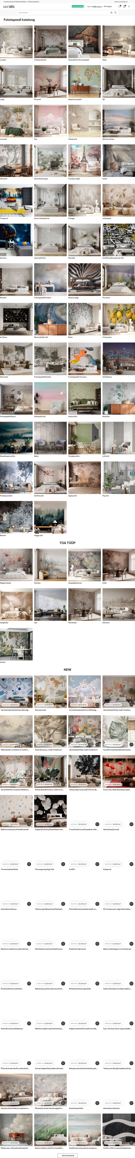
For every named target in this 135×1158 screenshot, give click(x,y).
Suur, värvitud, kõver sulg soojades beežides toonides (117, 1028)
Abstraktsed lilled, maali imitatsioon (83, 750)
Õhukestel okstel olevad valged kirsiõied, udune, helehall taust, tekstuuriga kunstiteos (49, 1108)
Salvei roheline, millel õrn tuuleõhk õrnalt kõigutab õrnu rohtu (49, 1148)
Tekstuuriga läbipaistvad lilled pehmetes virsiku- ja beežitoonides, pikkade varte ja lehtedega (49, 909)
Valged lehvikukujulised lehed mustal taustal (49, 829)
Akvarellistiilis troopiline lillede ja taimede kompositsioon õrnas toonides (15, 789)
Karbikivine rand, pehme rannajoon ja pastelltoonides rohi (83, 1148)
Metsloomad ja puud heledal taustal (15, 829)
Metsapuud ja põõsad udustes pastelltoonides (83, 1068)
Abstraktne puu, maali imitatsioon (48, 750)
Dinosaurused (40, 710)
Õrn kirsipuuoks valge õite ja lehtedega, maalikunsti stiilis (117, 909)
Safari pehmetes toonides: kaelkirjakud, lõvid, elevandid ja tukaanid (117, 989)
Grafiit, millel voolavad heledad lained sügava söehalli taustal (117, 1148)
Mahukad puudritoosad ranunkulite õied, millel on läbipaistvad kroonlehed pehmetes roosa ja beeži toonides (49, 989)
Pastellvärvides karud (77, 949)
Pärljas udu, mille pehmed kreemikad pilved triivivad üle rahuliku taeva (15, 1148)
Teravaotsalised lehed (9, 869)
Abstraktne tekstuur (9, 909)
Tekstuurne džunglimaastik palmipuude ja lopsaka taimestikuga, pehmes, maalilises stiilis (117, 1068)
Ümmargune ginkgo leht (44, 869)
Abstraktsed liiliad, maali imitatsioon (117, 710)
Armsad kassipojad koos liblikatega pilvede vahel (83, 710)
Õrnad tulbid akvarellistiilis (11, 989)
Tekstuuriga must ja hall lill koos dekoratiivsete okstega (83, 789)
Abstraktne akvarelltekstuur (12, 1028)
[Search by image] (111, 12)
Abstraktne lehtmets (111, 1108)
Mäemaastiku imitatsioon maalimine (15, 750)
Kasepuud (107, 869)
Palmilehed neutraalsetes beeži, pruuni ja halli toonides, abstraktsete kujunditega (83, 909)
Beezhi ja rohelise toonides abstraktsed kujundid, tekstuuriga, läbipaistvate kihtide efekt (15, 949)
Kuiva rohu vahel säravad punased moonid (117, 789)
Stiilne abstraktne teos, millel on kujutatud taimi (49, 789)
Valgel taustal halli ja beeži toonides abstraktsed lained (83, 1028)
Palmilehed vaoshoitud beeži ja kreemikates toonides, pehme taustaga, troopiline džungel (49, 949)
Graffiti (72, 869)
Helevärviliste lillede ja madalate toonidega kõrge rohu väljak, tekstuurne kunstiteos (15, 1108)
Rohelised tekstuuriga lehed (80, 989)
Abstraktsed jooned (111, 829)
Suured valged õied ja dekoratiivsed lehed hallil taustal (49, 1068)
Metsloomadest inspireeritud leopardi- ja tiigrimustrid (49, 1028)
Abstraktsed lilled (76, 1108)
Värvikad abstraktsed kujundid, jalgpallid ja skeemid (15, 710)
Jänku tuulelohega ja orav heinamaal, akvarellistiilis (117, 949)
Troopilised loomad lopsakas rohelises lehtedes (83, 829)
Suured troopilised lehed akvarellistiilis (117, 750)
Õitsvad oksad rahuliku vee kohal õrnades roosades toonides (15, 1068)
